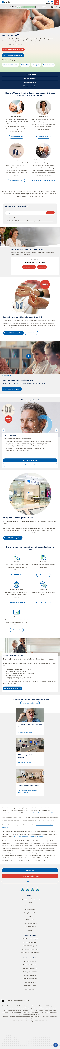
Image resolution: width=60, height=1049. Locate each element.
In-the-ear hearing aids (30, 942)
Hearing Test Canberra (30, 979)
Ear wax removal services (46, 221)
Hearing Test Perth (30, 975)
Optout (30, 930)
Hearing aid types (30, 935)
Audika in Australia (30, 958)
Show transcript (6, 375)
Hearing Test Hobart (30, 982)
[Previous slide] (3, 430)
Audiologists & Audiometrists (43, 180)
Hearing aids (36, 65)
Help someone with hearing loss (30, 899)
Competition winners (30, 927)
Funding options (48, 65)
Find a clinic (25, 65)
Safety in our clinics (30, 913)
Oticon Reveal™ (30, 465)
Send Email (16, 630)
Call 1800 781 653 (16, 575)
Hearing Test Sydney (30, 961)
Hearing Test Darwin (30, 985)
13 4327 (18, 383)
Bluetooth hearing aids (30, 946)
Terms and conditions (30, 923)
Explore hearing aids (16, 180)
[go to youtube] (37, 890)
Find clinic (14, 221)
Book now (43, 575)
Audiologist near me (30, 989)
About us (30, 895)
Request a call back (16, 602)
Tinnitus (9, 221)
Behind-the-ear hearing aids (30, 939)
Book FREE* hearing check (30, 876)
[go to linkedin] (27, 890)
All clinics (30, 882)
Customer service (30, 906)
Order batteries (30, 909)
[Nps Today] (26, 7)
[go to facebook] (22, 890)
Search (49, 213)
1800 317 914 (30, 870)
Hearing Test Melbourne (30, 965)
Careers (30, 902)
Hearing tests (43, 137)
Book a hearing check (30, 460)
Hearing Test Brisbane (30, 968)
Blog (30, 916)
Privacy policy (30, 920)
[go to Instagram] (32, 890)
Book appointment (16, 137)
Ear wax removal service (10, 65)
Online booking (22, 221)
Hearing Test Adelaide (30, 972)
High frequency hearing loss (30, 953)
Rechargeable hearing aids (30, 949)
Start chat (43, 602)
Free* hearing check (32, 221)
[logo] (6, 2)
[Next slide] (56, 430)
